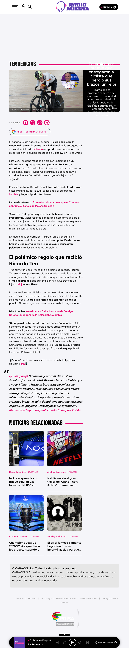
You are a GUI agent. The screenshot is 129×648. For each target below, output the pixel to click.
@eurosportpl (18, 376)
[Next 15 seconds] (80, 642)
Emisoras (32, 598)
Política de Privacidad (66, 598)
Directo (107, 7)
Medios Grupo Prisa (64, 624)
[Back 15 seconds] (65, 642)
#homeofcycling (20, 410)
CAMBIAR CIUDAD (105, 642)
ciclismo (38, 149)
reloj (19, 284)
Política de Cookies (88, 598)
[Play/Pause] (72, 642)
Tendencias (22, 64)
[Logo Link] (74, 6)
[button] (14, 6)
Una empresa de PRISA (64, 616)
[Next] (87, 642)
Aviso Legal (46, 598)
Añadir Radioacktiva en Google (32, 131)
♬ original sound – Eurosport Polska (56, 410)
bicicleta (13, 194)
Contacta (19, 598)
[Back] (57, 642)
